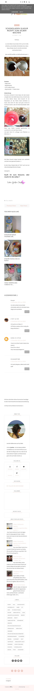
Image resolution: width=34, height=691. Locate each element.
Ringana (9, 639)
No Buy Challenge (19, 644)
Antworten (27, 311)
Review (9, 604)
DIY (22, 607)
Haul (14, 604)
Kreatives (10, 623)
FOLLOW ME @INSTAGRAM (16, 486)
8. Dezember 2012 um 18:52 (18, 302)
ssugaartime (15, 359)
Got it (21, 12)
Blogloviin (23, 469)
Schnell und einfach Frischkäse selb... (10, 235)
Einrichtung (19, 628)
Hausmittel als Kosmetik (13, 615)
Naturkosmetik (20, 604)
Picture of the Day (16, 609)
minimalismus (11, 628)
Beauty (16, 617)
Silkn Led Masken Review (19, 585)
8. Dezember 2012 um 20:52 (18, 321)
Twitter (17, 475)
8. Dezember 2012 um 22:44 (18, 340)
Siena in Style (16, 338)
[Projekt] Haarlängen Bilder (14, 625)
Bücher (9, 612)
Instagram (10, 469)
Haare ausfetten (11, 620)
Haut (22, 639)
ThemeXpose (15, 686)
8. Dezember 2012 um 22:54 (18, 361)
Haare (18, 607)
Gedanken (10, 631)
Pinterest (10, 475)
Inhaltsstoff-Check (19, 641)
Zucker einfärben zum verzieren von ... (10, 283)
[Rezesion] (10, 617)
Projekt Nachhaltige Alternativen (15, 633)
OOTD (23, 612)
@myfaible (8, 679)
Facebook (17, 469)
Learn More (14, 12)
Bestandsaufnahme (12, 636)
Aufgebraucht (11, 607)
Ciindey (16, 35)
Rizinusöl (10, 647)
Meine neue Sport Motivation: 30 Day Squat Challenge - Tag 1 (19, 558)
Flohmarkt (16, 639)
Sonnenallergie (18, 647)
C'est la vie (15, 319)
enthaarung (20, 620)
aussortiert (20, 649)
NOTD (9, 609)
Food (14, 649)
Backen (9, 649)
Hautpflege (10, 641)
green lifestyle (16, 612)
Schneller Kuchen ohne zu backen (12, 259)
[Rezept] (17, 25)
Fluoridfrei (21, 636)
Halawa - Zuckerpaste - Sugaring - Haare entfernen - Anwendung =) (19, 543)
